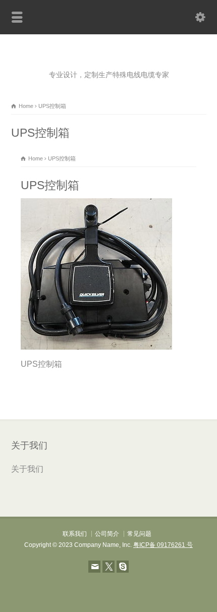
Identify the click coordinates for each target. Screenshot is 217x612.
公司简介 (107, 533)
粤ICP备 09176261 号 (163, 544)
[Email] (94, 567)
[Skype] (123, 567)
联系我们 (75, 533)
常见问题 (139, 533)
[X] (108, 567)
